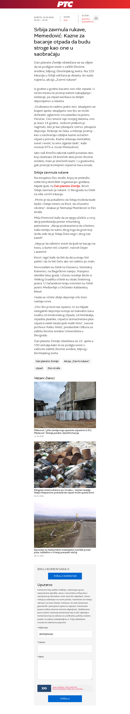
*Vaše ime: (42, 627)
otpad (39, 368)
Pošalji (65, 698)
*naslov (41, 642)
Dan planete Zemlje (67, 186)
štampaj (96, 17)
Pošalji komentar (65, 576)
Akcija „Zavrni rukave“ (77, 361)
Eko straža (54, 368)
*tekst (40, 656)
